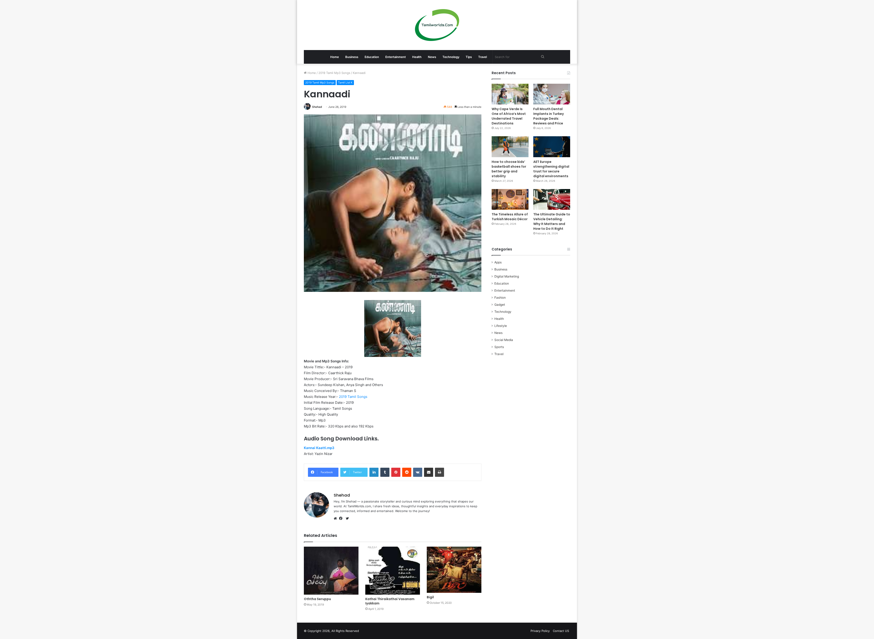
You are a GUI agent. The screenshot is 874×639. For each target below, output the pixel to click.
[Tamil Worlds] (437, 25)
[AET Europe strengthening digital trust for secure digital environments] (551, 146)
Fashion (500, 297)
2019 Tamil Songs (353, 396)
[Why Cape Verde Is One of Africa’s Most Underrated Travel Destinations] (510, 94)
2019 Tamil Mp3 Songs (334, 73)
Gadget (499, 304)
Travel (482, 57)
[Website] (336, 518)
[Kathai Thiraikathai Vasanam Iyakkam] (392, 571)
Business (351, 57)
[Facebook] (342, 518)
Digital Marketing (506, 276)
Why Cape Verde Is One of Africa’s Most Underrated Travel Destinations (509, 116)
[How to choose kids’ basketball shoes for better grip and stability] (510, 146)
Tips (469, 57)
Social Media (503, 340)
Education (372, 57)
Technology (450, 57)
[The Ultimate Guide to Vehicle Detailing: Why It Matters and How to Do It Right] (551, 199)
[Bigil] (454, 570)
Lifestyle (500, 326)
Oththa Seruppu (317, 599)
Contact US (561, 631)
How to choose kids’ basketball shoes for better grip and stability (509, 168)
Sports (499, 347)
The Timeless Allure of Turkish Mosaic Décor (510, 216)
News (432, 57)
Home (334, 57)
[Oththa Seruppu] (331, 571)
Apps (498, 262)
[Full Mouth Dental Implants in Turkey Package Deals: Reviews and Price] (551, 94)
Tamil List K (345, 82)
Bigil (430, 597)
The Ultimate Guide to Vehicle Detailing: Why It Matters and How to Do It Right (551, 221)
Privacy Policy (540, 631)
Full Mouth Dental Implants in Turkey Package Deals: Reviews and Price (548, 116)
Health (417, 57)
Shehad (317, 107)
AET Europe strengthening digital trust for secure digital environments (551, 168)
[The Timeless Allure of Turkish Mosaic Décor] (510, 199)
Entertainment (395, 57)
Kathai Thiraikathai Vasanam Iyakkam (389, 601)
